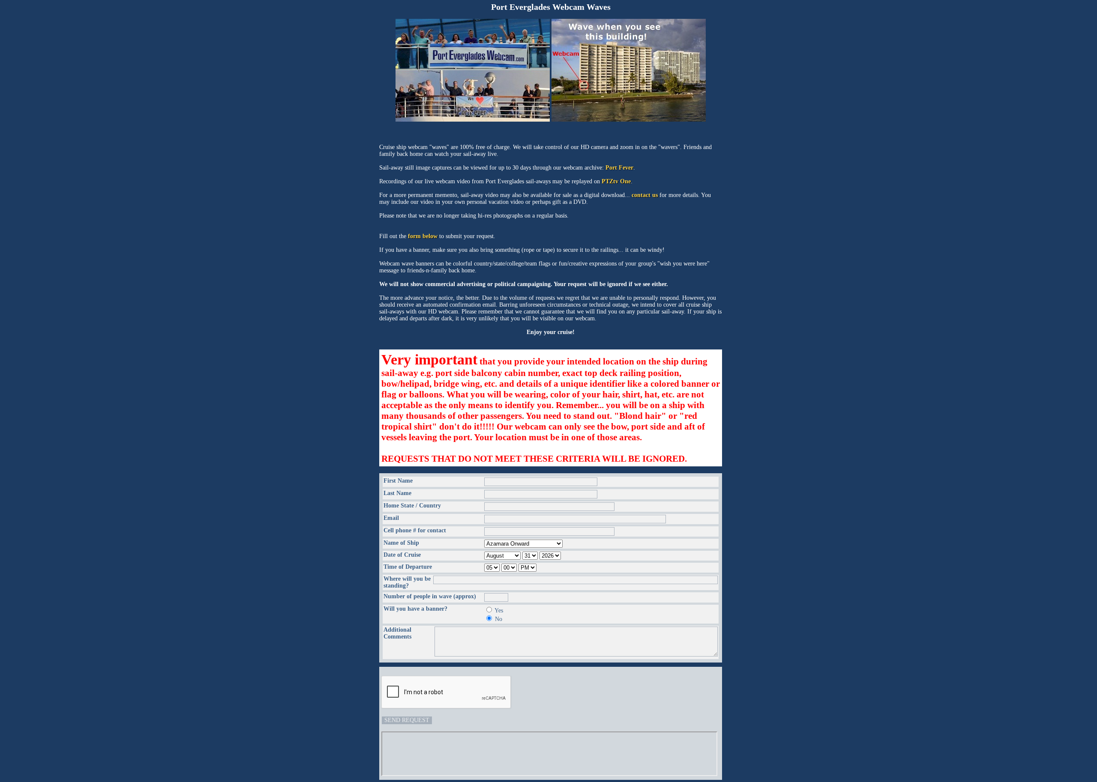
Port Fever (619, 167)
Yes (499, 610)
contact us (645, 195)
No (498, 619)
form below (423, 236)
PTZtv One (616, 181)
